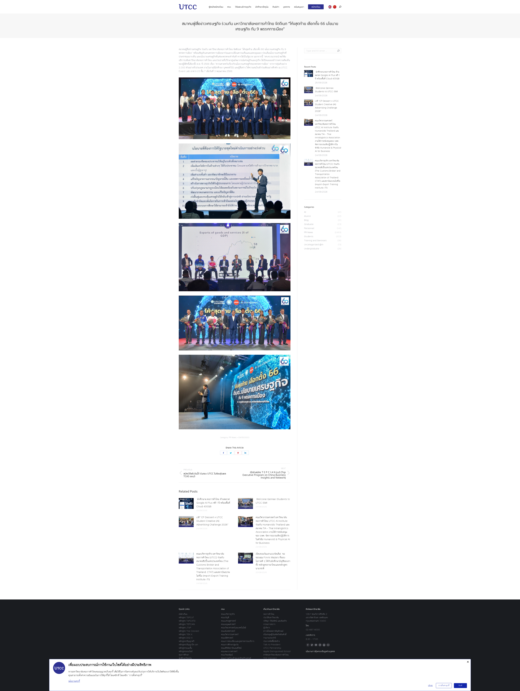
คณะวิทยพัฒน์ (227, 654)
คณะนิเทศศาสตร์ (228, 631)
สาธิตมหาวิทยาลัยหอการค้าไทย (276, 654)
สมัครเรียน (183, 614)
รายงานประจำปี (269, 637)
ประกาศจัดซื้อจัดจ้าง (271, 641)
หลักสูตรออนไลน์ (185, 651)
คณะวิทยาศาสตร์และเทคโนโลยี (233, 627)
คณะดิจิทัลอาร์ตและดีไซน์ (231, 648)
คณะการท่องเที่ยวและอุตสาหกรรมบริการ (237, 641)
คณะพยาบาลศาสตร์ (229, 651)
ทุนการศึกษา (184, 654)
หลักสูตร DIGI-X (186, 637)
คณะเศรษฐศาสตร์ (228, 620)
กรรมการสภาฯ (269, 624)
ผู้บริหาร (266, 627)
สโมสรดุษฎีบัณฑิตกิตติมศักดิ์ (274, 634)
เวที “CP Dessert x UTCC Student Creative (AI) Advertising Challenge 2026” (212, 521)
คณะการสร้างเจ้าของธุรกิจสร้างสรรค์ (236, 658)
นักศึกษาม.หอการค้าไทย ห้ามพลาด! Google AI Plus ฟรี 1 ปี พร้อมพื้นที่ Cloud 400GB (213, 502)
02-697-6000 (313, 629)
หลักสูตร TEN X (185, 634)
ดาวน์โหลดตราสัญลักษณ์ (273, 631)
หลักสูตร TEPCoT (186, 617)
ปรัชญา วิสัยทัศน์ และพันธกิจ (275, 620)
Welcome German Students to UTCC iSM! (273, 501)
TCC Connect (270, 658)
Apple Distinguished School (277, 651)
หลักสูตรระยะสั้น (185, 648)
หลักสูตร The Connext (189, 631)
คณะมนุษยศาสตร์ (228, 624)
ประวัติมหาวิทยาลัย (271, 617)
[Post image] (186, 503)
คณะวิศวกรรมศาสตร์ (229, 634)
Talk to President (271, 644)
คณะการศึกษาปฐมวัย (229, 644)
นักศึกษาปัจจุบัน (185, 658)
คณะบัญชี (225, 617)
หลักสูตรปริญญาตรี (186, 641)
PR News (232, 437)
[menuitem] (216, 6)
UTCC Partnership (272, 648)
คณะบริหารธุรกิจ (228, 614)
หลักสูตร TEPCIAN (187, 624)
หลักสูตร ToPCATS (187, 620)
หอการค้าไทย (268, 614)
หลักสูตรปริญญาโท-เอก (188, 644)
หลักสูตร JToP (185, 627)
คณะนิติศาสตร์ (227, 637)
